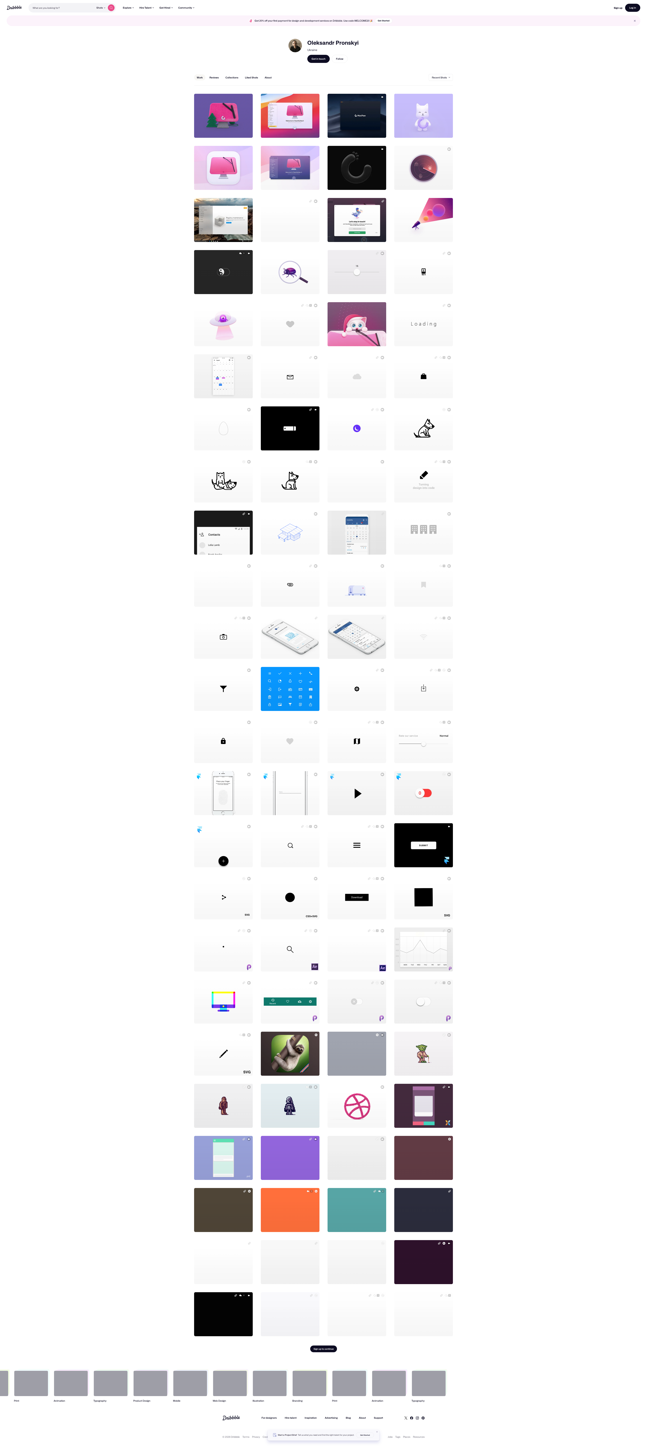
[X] (405, 1417)
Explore (127, 7)
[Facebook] (411, 1417)
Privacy (256, 1436)
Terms (245, 1436)
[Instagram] (417, 1417)
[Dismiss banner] (377, 1432)
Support (378, 1417)
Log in (632, 7)
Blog (348, 1417)
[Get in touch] (233, 131)
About (362, 1417)
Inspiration (311, 1417)
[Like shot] (246, 131)
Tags (397, 1436)
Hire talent (291, 1417)
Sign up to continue (324, 1349)
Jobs (390, 1436)
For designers (269, 1417)
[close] (634, 20)
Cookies (267, 1436)
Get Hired (164, 7)
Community (185, 7)
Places (406, 1436)
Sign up (618, 7)
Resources (419, 1436)
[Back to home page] (14, 8)
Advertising (331, 1417)
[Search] (111, 7)
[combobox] (61, 7)
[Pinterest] (423, 1417)
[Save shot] (240, 131)
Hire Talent (145, 7)
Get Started (384, 20)
